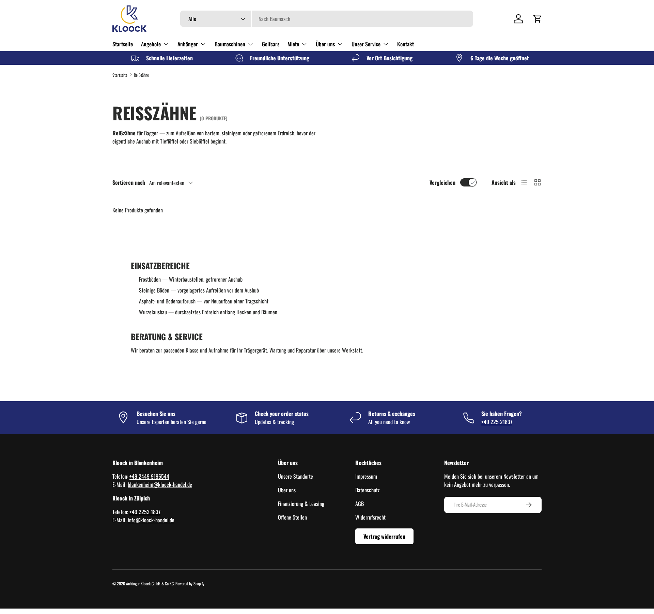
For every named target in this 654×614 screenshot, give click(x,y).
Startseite (122, 44)
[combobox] (326, 19)
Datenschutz (367, 490)
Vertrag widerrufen (384, 536)
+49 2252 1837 (144, 512)
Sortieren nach (128, 182)
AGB (359, 503)
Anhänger (187, 44)
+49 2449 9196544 (149, 476)
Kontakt (405, 44)
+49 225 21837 (496, 422)
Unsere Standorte (295, 476)
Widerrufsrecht (370, 517)
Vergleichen (442, 182)
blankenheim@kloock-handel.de (160, 484)
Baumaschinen (230, 44)
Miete (293, 44)
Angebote (151, 44)
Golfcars (270, 44)
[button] (537, 18)
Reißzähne (141, 75)
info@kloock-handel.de (151, 520)
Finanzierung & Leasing (301, 503)
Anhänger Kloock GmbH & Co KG (150, 583)
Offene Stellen (292, 517)
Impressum (366, 476)
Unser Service (366, 44)
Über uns (325, 44)
